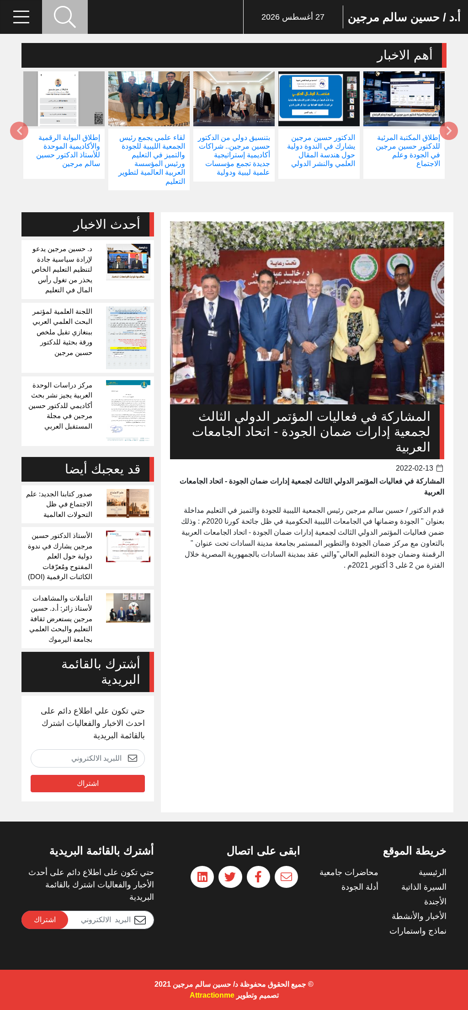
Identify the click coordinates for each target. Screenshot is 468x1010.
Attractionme (212, 995)
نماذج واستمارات (418, 930)
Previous (449, 131)
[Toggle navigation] (21, 17)
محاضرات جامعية (348, 872)
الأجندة (435, 901)
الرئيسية (433, 872)
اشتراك (88, 783)
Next (19, 131)
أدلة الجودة (359, 887)
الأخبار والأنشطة (419, 916)
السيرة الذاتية (424, 887)
